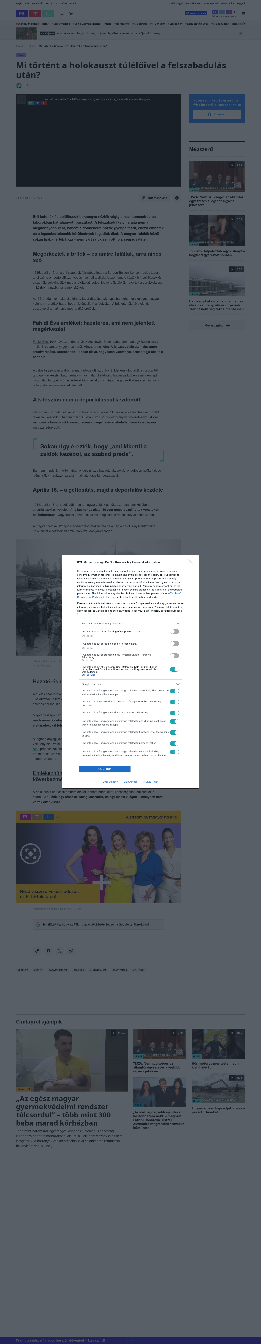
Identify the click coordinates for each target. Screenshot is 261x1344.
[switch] (174, 631)
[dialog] (130, 672)
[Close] (192, 562)
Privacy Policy (150, 781)
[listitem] (130, 623)
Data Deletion (110, 781)
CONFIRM (105, 769)
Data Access (130, 781)
